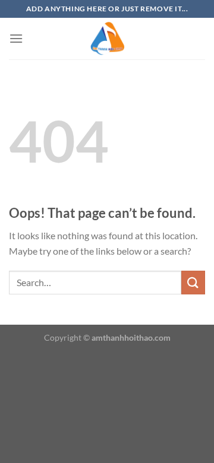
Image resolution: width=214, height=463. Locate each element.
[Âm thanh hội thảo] (107, 38)
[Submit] (193, 282)
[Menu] (16, 38)
